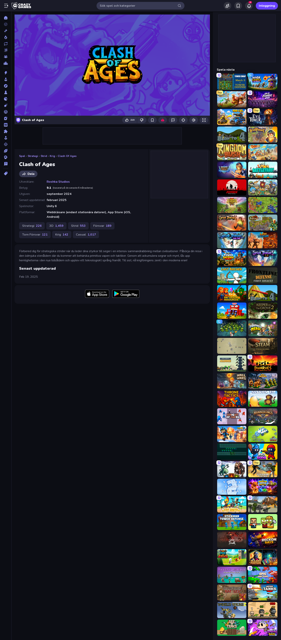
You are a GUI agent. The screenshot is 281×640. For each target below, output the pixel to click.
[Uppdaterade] (5, 43)
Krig (52, 156)
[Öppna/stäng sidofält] (6, 5)
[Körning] (5, 112)
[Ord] (5, 125)
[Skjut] (5, 144)
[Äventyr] (5, 86)
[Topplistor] (5, 63)
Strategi (33, 156)
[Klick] (5, 105)
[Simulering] (5, 138)
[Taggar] (5, 173)
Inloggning (267, 6)
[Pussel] (5, 131)
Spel (22, 156)
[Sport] (5, 151)
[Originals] (5, 50)
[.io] (5, 99)
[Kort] (5, 118)
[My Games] (238, 6)
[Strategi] (5, 157)
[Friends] (227, 6)
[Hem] (5, 18)
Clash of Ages (67, 156)
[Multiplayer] (5, 56)
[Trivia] (5, 164)
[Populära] (5, 37)
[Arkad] (5, 79)
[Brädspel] (5, 92)
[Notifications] (249, 6)
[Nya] (5, 30)
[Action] (5, 73)
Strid (44, 156)
